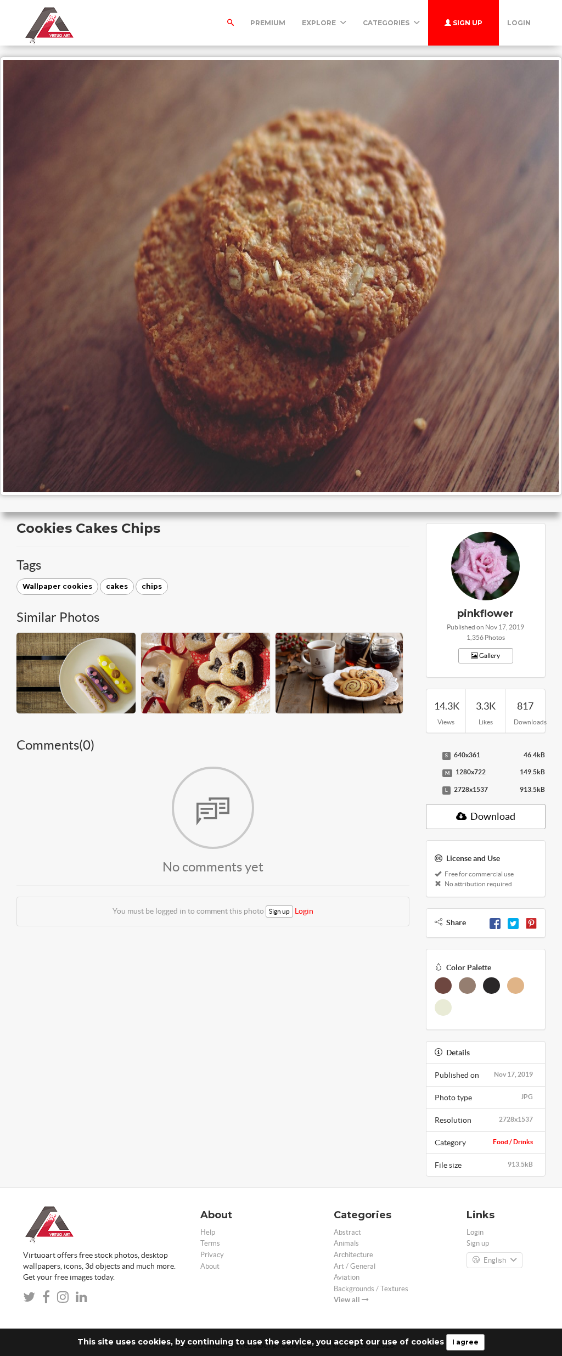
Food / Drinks (513, 1141)
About (210, 1266)
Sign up (466, 23)
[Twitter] (513, 922)
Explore (320, 23)
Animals (346, 1243)
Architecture (353, 1255)
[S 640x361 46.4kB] (431, 755)
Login (519, 23)
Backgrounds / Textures (371, 1289)
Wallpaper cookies (57, 586)
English (495, 1260)
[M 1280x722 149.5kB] (431, 772)
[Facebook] (495, 922)
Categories (387, 23)
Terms (210, 1243)
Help (207, 1232)
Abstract (347, 1232)
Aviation (346, 1277)
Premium (267, 23)
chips (152, 586)
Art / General (354, 1266)
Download (492, 816)
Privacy (212, 1255)
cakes (117, 586)
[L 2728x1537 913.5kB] (431, 790)
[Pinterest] (531, 922)
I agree (465, 1342)
